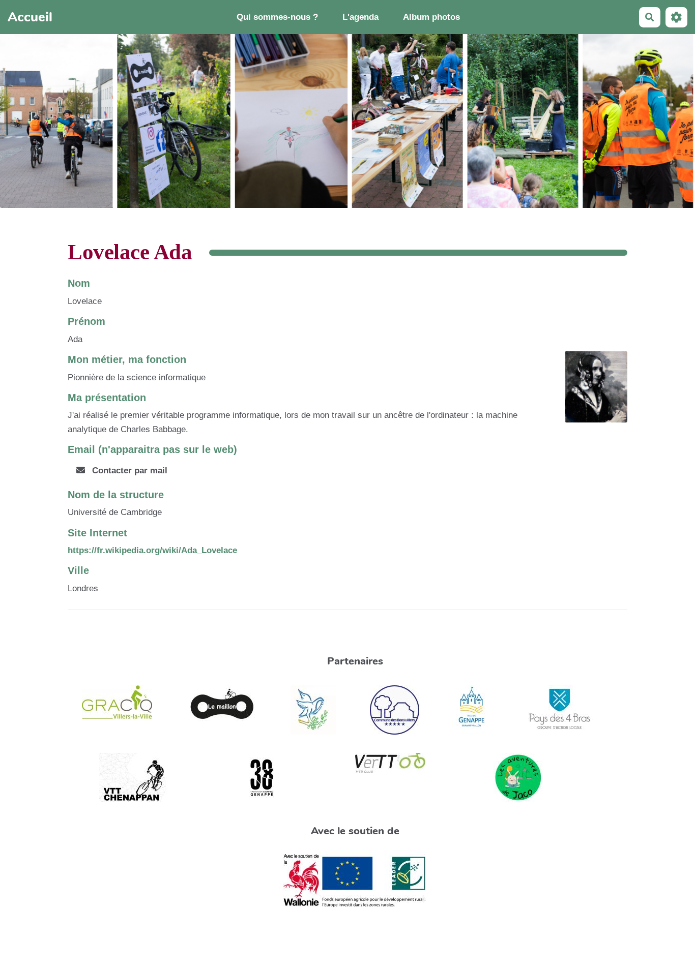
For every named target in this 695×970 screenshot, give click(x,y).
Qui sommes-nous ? (277, 17)
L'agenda (360, 17)
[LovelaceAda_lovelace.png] (591, 392)
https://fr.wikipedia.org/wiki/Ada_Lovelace (152, 550)
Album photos (431, 17)
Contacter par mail (128, 470)
